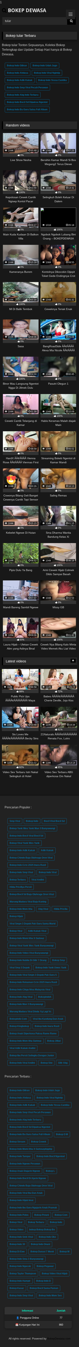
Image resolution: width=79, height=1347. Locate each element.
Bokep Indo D (43, 1281)
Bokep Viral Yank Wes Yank (25, 843)
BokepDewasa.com (59, 1338)
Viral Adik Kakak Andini (22, 1048)
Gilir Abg (62, 1062)
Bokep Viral (16, 931)
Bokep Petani (41, 1215)
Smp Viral (15, 821)
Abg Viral (43, 909)
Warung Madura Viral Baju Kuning (28, 901)
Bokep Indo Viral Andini (22, 1062)
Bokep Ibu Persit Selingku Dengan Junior (32, 1055)
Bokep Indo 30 (17, 1244)
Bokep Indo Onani (40, 1244)
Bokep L (50, 1171)
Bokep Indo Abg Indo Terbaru (22, 95)
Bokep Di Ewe (17, 1251)
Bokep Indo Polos (19, 1215)
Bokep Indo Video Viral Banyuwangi (29, 953)
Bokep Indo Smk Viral (21, 1237)
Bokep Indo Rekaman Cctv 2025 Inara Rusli (33, 982)
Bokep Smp (58, 960)
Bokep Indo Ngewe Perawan (25, 1163)
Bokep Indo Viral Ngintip (47, 73)
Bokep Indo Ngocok (20, 1266)
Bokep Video (16, 1229)
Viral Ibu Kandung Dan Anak (48, 1019)
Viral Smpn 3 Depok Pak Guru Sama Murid (32, 923)
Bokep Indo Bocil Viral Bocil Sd (26, 835)
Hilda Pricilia (60, 909)
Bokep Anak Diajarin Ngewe (25, 1171)
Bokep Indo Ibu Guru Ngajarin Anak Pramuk (33, 1207)
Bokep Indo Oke (47, 1237)
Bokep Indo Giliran (17, 65)
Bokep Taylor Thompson (23, 1273)
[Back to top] (67, 1336)
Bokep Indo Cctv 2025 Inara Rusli (28, 865)
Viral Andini (37, 879)
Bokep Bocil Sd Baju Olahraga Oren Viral (32, 894)
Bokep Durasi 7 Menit (42, 1251)
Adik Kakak (47, 850)
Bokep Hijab (16, 916)
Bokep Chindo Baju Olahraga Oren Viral (31, 857)
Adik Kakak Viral (37, 931)
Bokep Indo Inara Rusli (47, 1026)
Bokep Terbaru (18, 879)
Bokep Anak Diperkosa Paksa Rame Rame (33, 1033)
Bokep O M (62, 1134)
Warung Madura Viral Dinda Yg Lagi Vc (30, 1011)
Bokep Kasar (17, 1288)
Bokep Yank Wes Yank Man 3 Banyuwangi (32, 828)
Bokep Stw (46, 1062)
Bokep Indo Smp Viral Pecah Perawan (27, 87)
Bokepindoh (44, 997)
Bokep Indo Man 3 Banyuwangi (26, 1004)
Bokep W (64, 1251)
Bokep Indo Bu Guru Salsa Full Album (27, 109)
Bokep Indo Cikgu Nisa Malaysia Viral (30, 989)
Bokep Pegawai (45, 1266)
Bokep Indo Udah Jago (45, 65)
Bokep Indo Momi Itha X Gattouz (27, 938)
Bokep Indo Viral (48, 872)
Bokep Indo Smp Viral (21, 872)
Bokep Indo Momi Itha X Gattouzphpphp (31, 1149)
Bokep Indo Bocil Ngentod (50, 1156)
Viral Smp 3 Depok (20, 967)
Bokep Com (61, 1215)
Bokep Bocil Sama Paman (44, 1288)
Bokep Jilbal (54, 1041)
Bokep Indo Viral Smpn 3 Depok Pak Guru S (33, 975)
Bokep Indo (32, 821)
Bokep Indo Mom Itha (21, 909)
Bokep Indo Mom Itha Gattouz (25, 1041)
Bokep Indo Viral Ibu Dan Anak (26, 1193)
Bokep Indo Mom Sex (50, 1295)
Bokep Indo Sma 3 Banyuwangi (26, 1259)
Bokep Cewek (38, 1141)
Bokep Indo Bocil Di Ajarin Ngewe (28, 1178)
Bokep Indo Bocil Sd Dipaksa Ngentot (27, 102)
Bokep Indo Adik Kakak (19, 80)
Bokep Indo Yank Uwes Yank (50, 967)
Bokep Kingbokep (19, 1026)
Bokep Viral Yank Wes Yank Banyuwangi (31, 945)
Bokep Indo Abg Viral (21, 997)
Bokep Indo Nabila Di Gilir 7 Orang (28, 960)
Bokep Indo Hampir (20, 1281)
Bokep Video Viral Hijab (54, 1273)
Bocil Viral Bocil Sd (54, 821)
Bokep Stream (17, 1141)
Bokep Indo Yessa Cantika (52, 80)
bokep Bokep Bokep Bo (42, 1229)
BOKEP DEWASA (26, 10)
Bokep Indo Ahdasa (17, 73)
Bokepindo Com (18, 1019)
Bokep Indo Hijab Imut (21, 1200)
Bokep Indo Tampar (20, 1156)
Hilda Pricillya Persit (21, 887)
